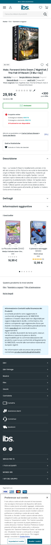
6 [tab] (31, 271)
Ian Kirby (7, 77)
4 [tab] (26, 271)
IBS (11, 99)
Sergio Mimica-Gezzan (29, 77)
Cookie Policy (25, 536)
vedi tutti (31, 80)
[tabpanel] (25, 43)
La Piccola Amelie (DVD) (13, 248)
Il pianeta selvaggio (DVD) (38, 249)
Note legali (8, 293)
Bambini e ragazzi (15, 287)
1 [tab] (25, 59)
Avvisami (27, 105)
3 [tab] (24, 271)
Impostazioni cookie (16, 541)
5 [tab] (29, 271)
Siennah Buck (12, 80)
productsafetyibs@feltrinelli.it (27, 352)
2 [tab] (21, 271)
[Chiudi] (47, 497)
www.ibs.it (13, 328)
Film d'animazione (32, 287)
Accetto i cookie (35, 541)
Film (4, 287)
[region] (25, 519)
